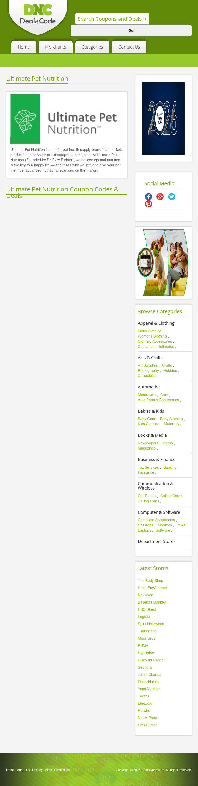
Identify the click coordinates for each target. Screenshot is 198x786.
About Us (23, 769)
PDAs (181, 524)
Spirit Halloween (151, 623)
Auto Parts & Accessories (158, 399)
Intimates (166, 346)
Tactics (143, 696)
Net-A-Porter (148, 717)
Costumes (146, 346)
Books (168, 442)
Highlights (146, 652)
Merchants (55, 47)
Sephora (145, 667)
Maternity (171, 423)
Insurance (146, 472)
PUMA (143, 645)
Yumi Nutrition (149, 688)
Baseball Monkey (152, 602)
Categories (92, 47)
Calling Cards (171, 495)
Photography (148, 370)
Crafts (167, 365)
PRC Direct (147, 609)
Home (24, 47)
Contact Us (129, 47)
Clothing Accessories (155, 341)
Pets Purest (147, 724)
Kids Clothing (148, 423)
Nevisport (145, 594)
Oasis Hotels (148, 681)
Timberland (147, 630)
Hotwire (144, 710)
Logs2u (144, 616)
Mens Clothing (149, 330)
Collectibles (147, 375)
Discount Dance (151, 659)
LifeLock (145, 703)
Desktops (145, 524)
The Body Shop (150, 580)
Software (163, 530)
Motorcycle (147, 394)
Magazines (147, 448)
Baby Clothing (171, 418)
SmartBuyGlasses (152, 587)
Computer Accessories (156, 519)
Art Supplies (148, 365)
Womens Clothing (152, 336)
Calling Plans (148, 500)
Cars (164, 394)
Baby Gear (146, 418)
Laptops (144, 530)
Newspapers (148, 442)
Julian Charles (149, 674)
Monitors (165, 524)
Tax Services (148, 467)
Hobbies (170, 370)
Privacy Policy (42, 769)
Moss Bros (146, 638)
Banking (170, 467)
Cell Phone (147, 495)
